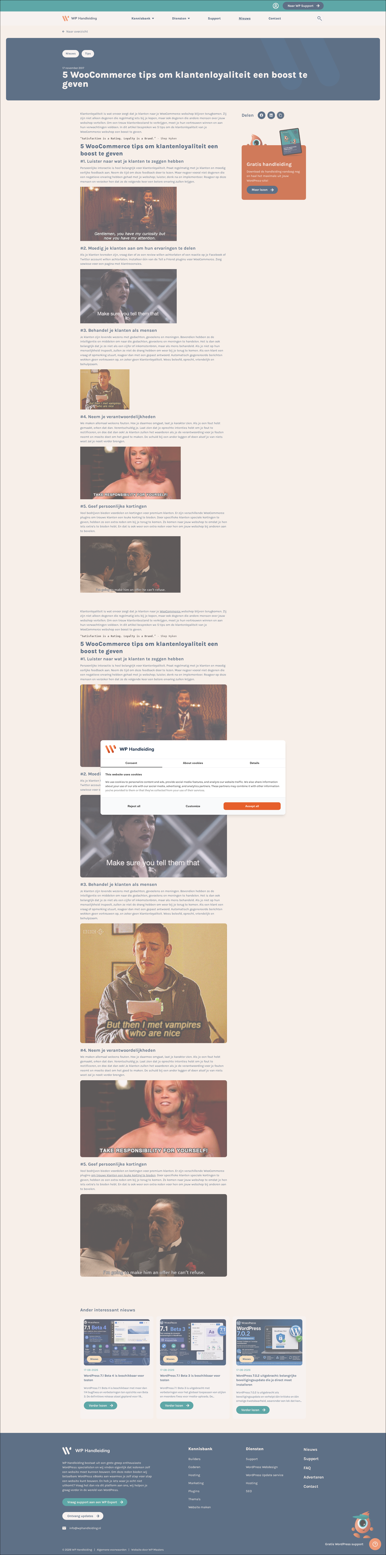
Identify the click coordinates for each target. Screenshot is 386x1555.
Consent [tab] (131, 763)
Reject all (134, 806)
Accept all (252, 806)
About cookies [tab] (193, 763)
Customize (193, 806)
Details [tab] (254, 763)
